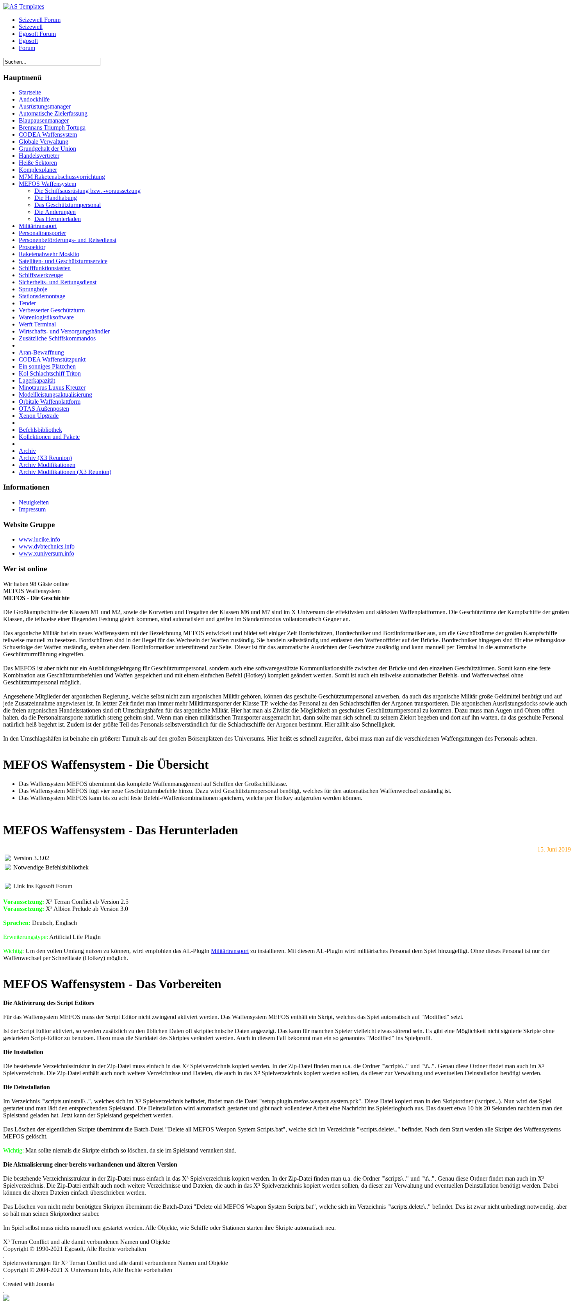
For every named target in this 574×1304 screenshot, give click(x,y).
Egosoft (28, 40)
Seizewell (31, 26)
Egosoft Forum (37, 33)
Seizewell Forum (40, 19)
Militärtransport (230, 951)
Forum (27, 48)
